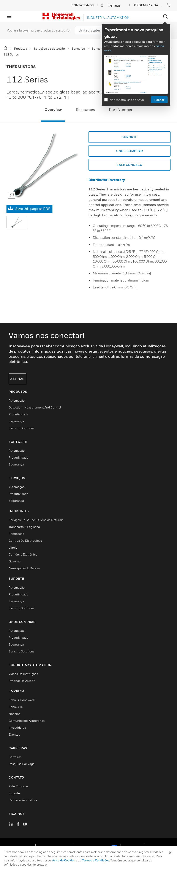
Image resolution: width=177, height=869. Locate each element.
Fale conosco (129, 164)
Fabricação (16, 533)
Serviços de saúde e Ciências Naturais (36, 520)
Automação (17, 400)
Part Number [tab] (121, 109)
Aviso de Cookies (63, 860)
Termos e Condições (95, 860)
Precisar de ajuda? (22, 680)
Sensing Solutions (22, 428)
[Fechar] (170, 852)
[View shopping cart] (169, 5)
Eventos (14, 734)
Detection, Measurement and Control (35, 407)
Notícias (14, 713)
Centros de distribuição (25, 540)
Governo (15, 561)
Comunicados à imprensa (27, 720)
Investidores (17, 727)
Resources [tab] (85, 109)
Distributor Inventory (106, 179)
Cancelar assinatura (23, 800)
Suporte (129, 137)
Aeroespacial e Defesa (24, 568)
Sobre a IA (15, 707)
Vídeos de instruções (23, 674)
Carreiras (15, 757)
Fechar (159, 99)
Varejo (13, 547)
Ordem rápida (146, 5)
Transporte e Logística (24, 527)
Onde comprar (129, 151)
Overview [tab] (53, 109)
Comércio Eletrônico (23, 554)
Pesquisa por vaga (22, 764)
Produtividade (18, 414)
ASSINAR (17, 378)
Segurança (16, 421)
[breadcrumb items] (5, 48)
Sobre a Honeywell (22, 700)
